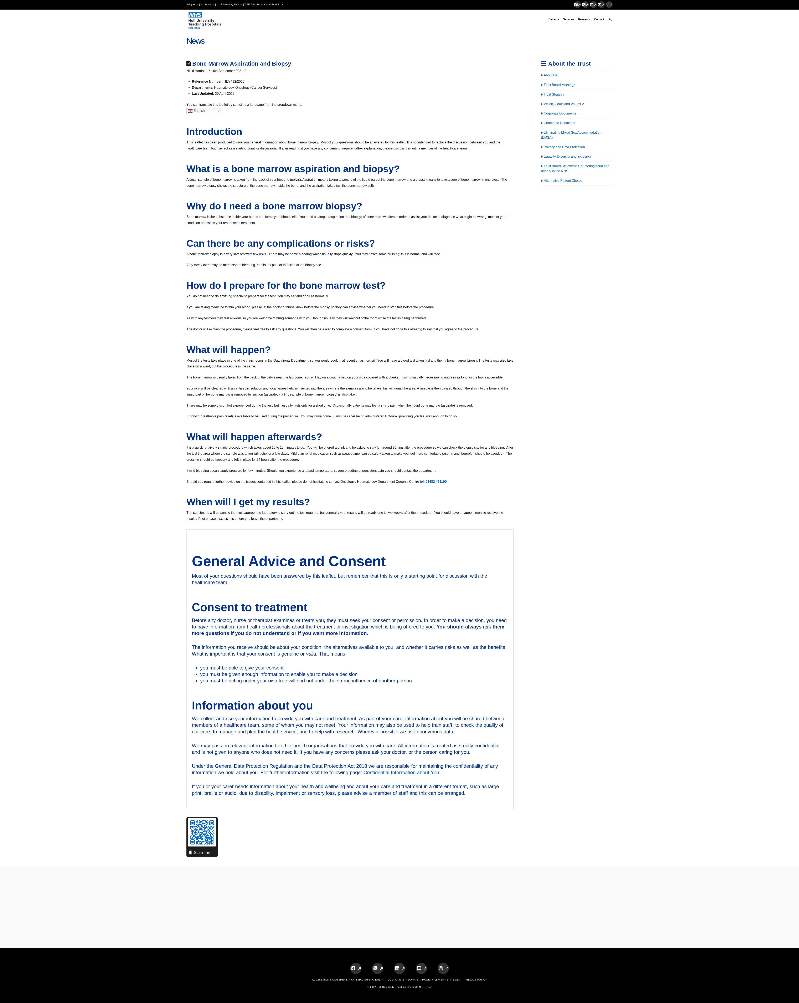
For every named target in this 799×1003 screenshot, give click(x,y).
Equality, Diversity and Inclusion (567, 156)
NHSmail (206, 4)
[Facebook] (577, 4)
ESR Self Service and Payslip (262, 4)
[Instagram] (609, 4)
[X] (585, 4)
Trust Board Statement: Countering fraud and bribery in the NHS (575, 168)
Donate (413, 979)
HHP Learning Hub (228, 4)
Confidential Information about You (401, 772)
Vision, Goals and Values (562, 104)
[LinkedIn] (593, 4)
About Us (550, 75)
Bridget (190, 4)
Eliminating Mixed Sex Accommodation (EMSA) (571, 135)
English (199, 111)
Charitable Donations (559, 123)
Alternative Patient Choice (563, 180)
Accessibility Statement (329, 979)
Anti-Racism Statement (367, 979)
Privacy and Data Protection (564, 147)
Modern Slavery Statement (442, 979)
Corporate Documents (560, 113)
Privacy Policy (476, 979)
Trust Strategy (554, 94)
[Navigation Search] (609, 20)
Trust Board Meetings (559, 85)
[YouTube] (601, 4)
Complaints (396, 979)
